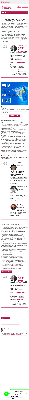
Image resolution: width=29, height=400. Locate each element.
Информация (14, 396)
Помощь (14, 398)
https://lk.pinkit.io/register (14, 334)
